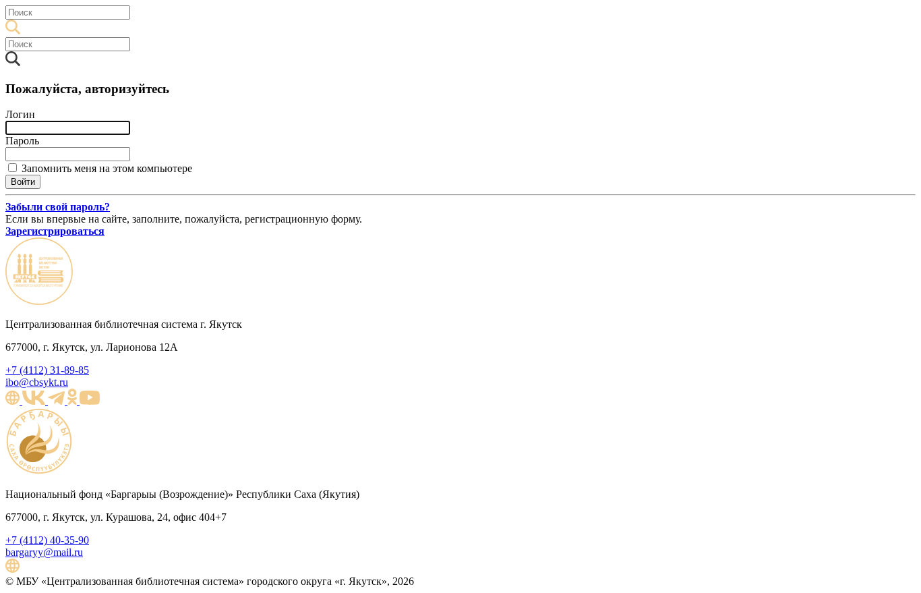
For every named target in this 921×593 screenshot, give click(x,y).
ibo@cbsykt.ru (36, 382)
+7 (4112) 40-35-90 (47, 540)
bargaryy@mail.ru (44, 552)
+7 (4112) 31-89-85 (47, 370)
